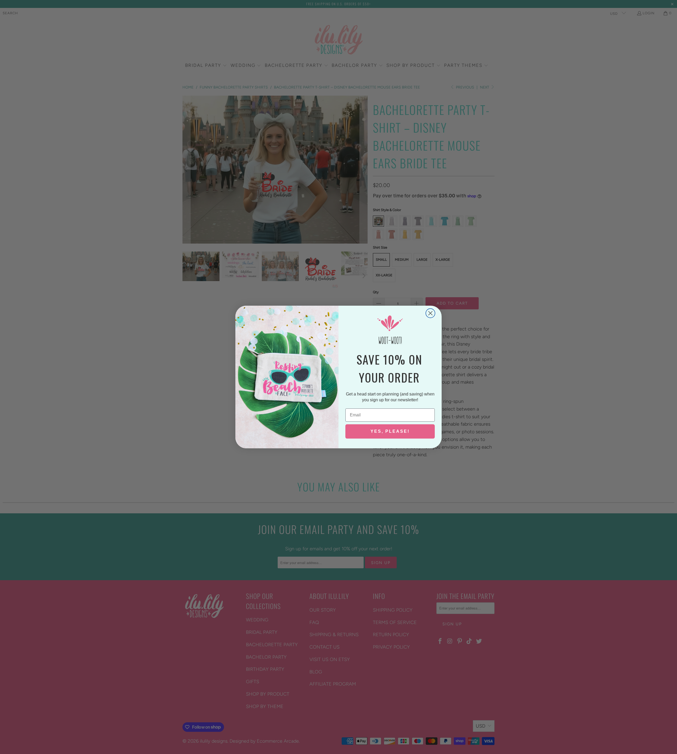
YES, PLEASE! (390, 431)
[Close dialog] (430, 313)
